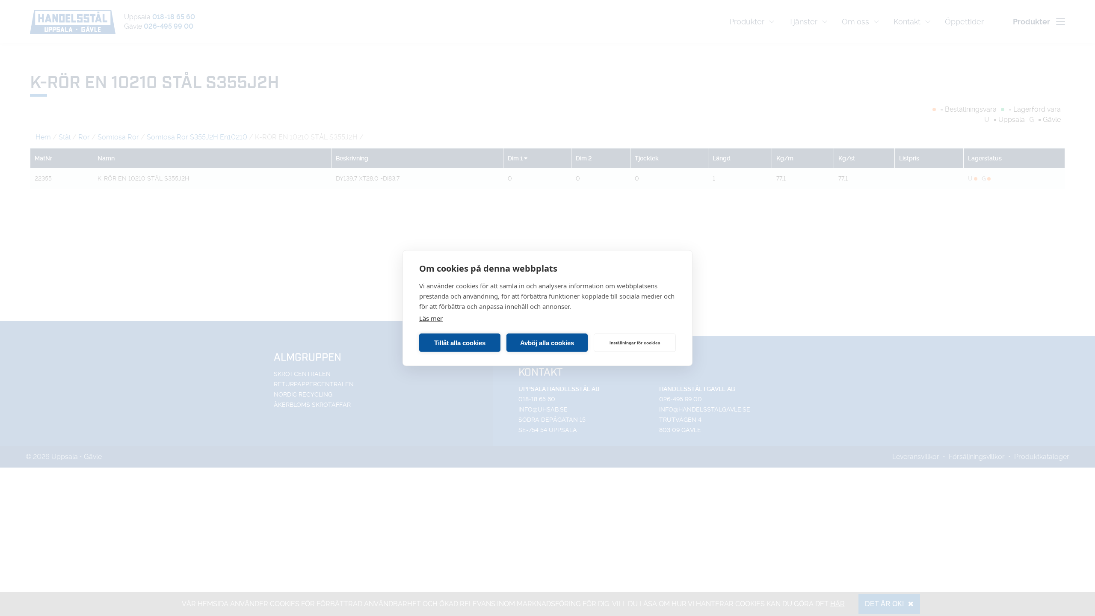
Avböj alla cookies (547, 342)
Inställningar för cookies (635, 342)
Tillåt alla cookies (459, 342)
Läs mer (431, 318)
